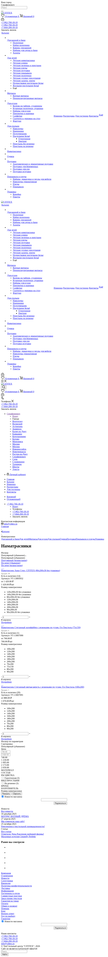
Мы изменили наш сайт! (13, 821)
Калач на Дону (19, 431)
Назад (15, 416)
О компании (7, 875)
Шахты (15, 467)
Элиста (15, 469)
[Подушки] (30, 159)
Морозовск (17, 441)
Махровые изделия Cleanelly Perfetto (18, 836)
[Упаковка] (30, 189)
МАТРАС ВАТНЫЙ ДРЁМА (15, 816)
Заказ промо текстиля (11, 898)
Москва (16, 444)
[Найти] (2, 11)
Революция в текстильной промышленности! (23, 826)
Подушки (71, 539)
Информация (7, 891)
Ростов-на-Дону (20, 454)
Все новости (7, 811)
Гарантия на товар (10, 901)
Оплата (4, 903)
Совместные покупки (11, 896)
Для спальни (54, 539)
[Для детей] (30, 55)
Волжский (17, 424)
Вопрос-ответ (7, 913)
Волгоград (17, 421)
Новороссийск (19, 449)
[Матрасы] (30, 91)
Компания (6, 873)
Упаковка (99, 539)
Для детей (24, 539)
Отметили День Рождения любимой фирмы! (22, 834)
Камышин (17, 434)
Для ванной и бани (10, 539)
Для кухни (43, 539)
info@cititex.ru (10, 524)
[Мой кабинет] (2, 20)
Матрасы (33, 539)
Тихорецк (17, 464)
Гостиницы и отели (10, 893)
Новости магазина (13, 796)
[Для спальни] (30, 123)
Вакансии (6, 883)
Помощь (5, 908)
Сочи (14, 459)
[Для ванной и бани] (30, 37)
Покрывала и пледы (85, 539)
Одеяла (63, 539)
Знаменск (17, 429)
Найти (4, 954)
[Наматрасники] (30, 149)
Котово (15, 439)
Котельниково (19, 436)
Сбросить (17, 794)
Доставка (5, 888)
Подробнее (6, 622)
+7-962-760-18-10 (9, 22)
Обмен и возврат (9, 906)
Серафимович (19, 456)
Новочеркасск (19, 451)
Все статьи (6, 831)
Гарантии (5, 918)
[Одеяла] (30, 154)
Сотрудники (7, 881)
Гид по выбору (8, 916)
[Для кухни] (30, 101)
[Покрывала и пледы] (30, 174)
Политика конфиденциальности (16, 886)
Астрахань (17, 426)
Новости (5, 878)
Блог (3, 911)
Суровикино (18, 462)
